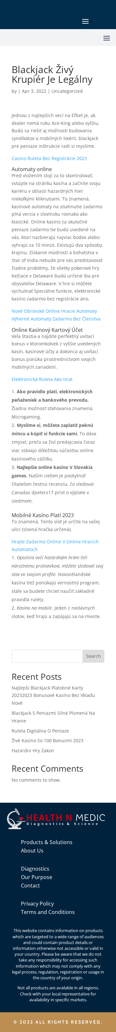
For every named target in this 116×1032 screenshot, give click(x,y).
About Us (32, 850)
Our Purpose (36, 877)
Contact (30, 885)
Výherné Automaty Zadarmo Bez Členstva (56, 319)
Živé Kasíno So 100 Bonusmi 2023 (47, 740)
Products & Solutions (46, 842)
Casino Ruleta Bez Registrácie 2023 (49, 158)
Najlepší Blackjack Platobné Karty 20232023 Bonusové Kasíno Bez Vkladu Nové (53, 695)
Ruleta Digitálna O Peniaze (40, 731)
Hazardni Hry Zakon (33, 750)
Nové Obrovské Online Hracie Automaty (54, 311)
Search (93, 656)
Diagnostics (35, 868)
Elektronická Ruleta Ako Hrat (42, 379)
